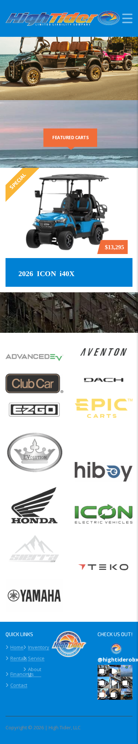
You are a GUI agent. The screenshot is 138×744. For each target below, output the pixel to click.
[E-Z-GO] (34, 412)
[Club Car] (34, 386)
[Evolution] (34, 455)
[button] (103, 671)
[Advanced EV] (34, 360)
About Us (34, 672)
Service (36, 658)
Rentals (18, 658)
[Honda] (34, 508)
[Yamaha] (34, 598)
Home (17, 647)
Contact (18, 685)
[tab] (70, 137)
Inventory (38, 647)
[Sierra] (34, 554)
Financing (20, 674)
